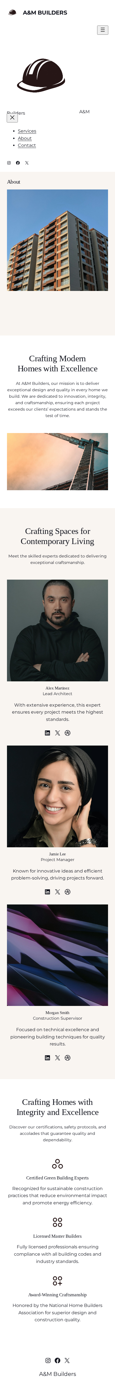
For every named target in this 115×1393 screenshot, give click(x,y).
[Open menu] (102, 30)
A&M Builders (45, 12)
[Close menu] (12, 117)
